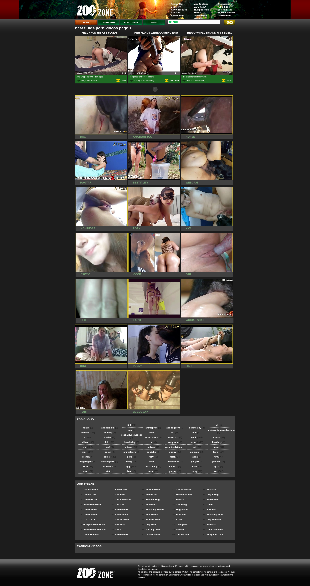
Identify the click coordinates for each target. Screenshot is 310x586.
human (218, 437)
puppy (175, 471)
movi (153, 456)
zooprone (175, 442)
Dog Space (180, 509)
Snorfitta (118, 524)
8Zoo (177, 519)
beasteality (197, 427)
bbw (197, 466)
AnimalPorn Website (200, 17)
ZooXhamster (181, 489)
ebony (175, 452)
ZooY (116, 529)
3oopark (209, 524)
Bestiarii (209, 489)
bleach (87, 456)
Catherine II (119, 514)
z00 (109, 471)
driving (137, 80)
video (88, 442)
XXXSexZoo (180, 534)
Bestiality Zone (213, 514)
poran (110, 452)
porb (131, 456)
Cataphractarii (151, 534)
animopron (153, 427)
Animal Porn (177, 15)
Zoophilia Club (213, 534)
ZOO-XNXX (200, 6)
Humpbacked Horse (201, 11)
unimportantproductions (219, 431)
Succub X (179, 529)
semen (201, 80)
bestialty (218, 442)
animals (197, 452)
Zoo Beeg (179, 504)
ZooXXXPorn (120, 519)
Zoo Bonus (150, 514)
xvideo (109, 437)
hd (109, 442)
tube (153, 471)
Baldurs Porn (151, 519)
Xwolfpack (180, 524)
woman (88, 432)
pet (197, 447)
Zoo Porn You (224, 9)
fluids (87, 80)
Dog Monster (212, 519)
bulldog (110, 432)
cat (175, 432)
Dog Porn (149, 524)
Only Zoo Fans (213, 529)
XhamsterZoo (224, 4)
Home (86, 22)
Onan (208, 504)
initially (194, 80)
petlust (218, 461)
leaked (94, 80)
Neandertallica (182, 494)
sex (219, 471)
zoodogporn (175, 427)
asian (175, 456)
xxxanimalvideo (175, 447)
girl (88, 447)
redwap (153, 447)
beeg (131, 461)
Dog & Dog (211, 494)
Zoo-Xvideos (90, 534)
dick (131, 425)
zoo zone (95, 10)
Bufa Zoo (179, 514)
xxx (87, 452)
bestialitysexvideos (131, 436)
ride (218, 425)
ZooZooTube (201, 4)
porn (197, 442)
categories (108, 22)
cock (197, 437)
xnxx (88, 466)
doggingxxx (87, 461)
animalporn (132, 452)
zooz (196, 456)
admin (88, 427)
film (196, 432)
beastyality (153, 466)
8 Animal (209, 509)
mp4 (110, 447)
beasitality (131, 442)
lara (131, 471)
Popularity (131, 22)
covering (150, 80)
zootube (153, 452)
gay (131, 466)
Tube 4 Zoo (223, 6)
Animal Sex (177, 4)
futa (131, 430)
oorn (153, 432)
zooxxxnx (175, 437)
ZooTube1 (149, 504)
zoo (88, 471)
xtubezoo (110, 466)
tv (153, 442)
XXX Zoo (175, 12)
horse (109, 456)
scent (143, 80)
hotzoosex (175, 461)
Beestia (178, 499)
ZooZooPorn (224, 15)
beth (189, 80)
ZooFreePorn (151, 489)
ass (82, 80)
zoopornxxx (109, 427)
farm (218, 456)
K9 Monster (211, 499)
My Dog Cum (151, 529)
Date (154, 22)
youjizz (196, 461)
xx (88, 437)
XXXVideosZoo (179, 9)
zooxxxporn (153, 437)
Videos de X (150, 494)
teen (218, 452)
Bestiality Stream (153, 509)
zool (153, 461)
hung (218, 447)
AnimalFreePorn (226, 12)
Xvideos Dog (151, 499)
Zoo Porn (176, 6)
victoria (175, 466)
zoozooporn (109, 461)
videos (131, 447)
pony (197, 471)
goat (218, 466)
